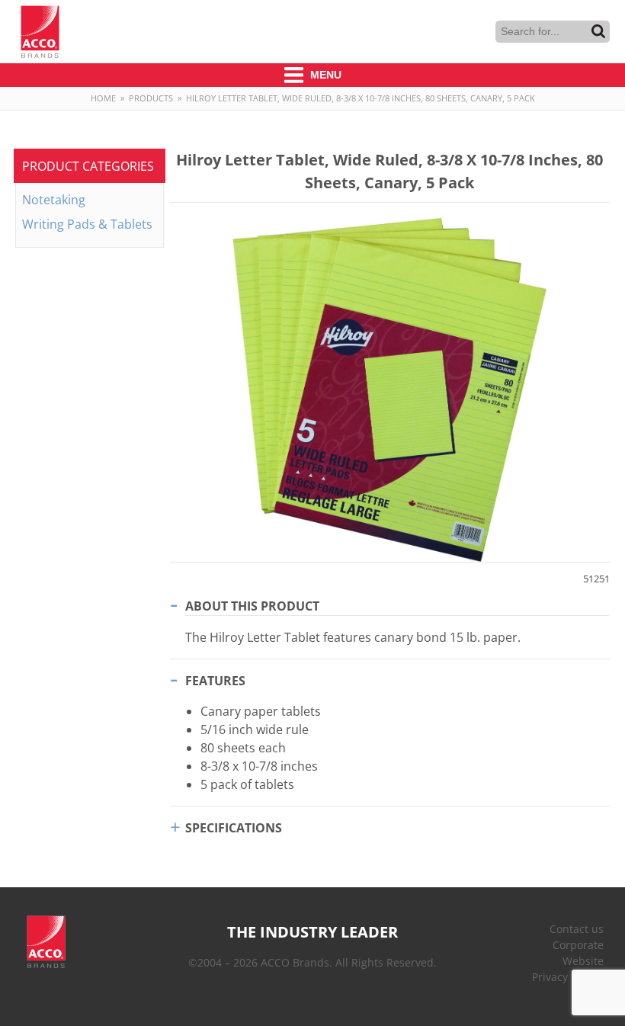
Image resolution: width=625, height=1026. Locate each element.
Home (103, 98)
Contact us (577, 929)
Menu (324, 75)
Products (151, 98)
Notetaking (53, 199)
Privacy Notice (568, 977)
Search (598, 31)
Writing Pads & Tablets (87, 224)
